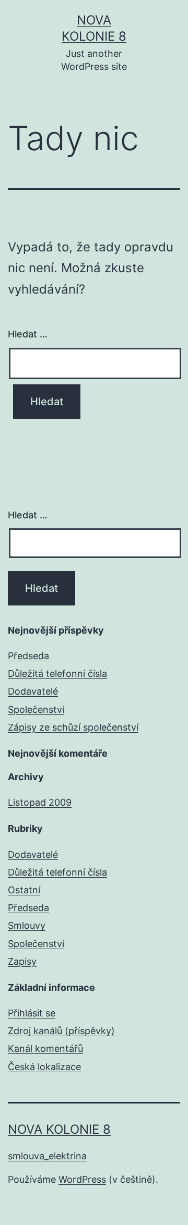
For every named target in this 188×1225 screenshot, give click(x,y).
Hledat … (28, 334)
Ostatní (24, 889)
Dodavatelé (33, 691)
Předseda (28, 655)
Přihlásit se (31, 1013)
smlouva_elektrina (47, 1155)
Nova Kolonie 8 (59, 1129)
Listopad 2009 (40, 802)
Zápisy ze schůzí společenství (73, 727)
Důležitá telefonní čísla (57, 673)
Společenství (36, 709)
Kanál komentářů (45, 1048)
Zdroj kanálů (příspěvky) (61, 1030)
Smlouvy (26, 925)
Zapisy (22, 961)
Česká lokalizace (44, 1066)
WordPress (82, 1179)
